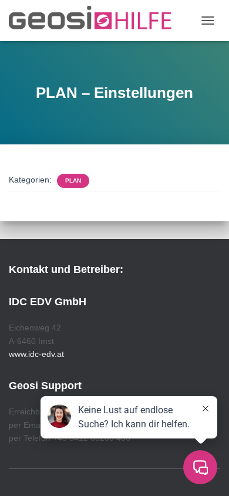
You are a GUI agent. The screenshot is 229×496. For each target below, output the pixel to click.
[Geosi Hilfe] (95, 20)
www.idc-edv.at (36, 354)
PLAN (73, 180)
